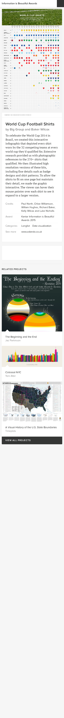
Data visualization (41, 225)
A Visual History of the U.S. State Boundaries (31, 427)
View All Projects (16, 440)
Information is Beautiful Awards (19, 3)
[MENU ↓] (60, 3)
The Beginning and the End (21, 336)
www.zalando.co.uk (31, 231)
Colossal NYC (13, 372)
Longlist (25, 225)
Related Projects (14, 269)
